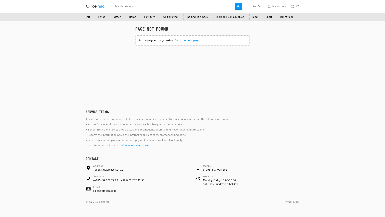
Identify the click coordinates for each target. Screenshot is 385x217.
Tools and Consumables (230, 17)
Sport (269, 17)
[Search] (238, 6)
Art (88, 17)
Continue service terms (136, 145)
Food (255, 17)
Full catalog (287, 17)
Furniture (149, 17)
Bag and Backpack (197, 17)
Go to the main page (187, 40)
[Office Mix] (95, 6)
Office (117, 17)
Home (132, 17)
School (102, 17)
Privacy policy (292, 202)
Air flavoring (170, 17)
